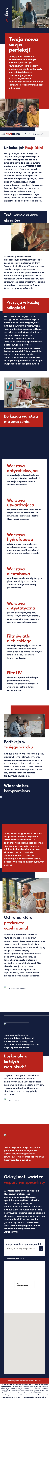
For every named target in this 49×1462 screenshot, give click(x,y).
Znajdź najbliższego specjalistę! (23, 1244)
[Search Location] (41, 1248)
